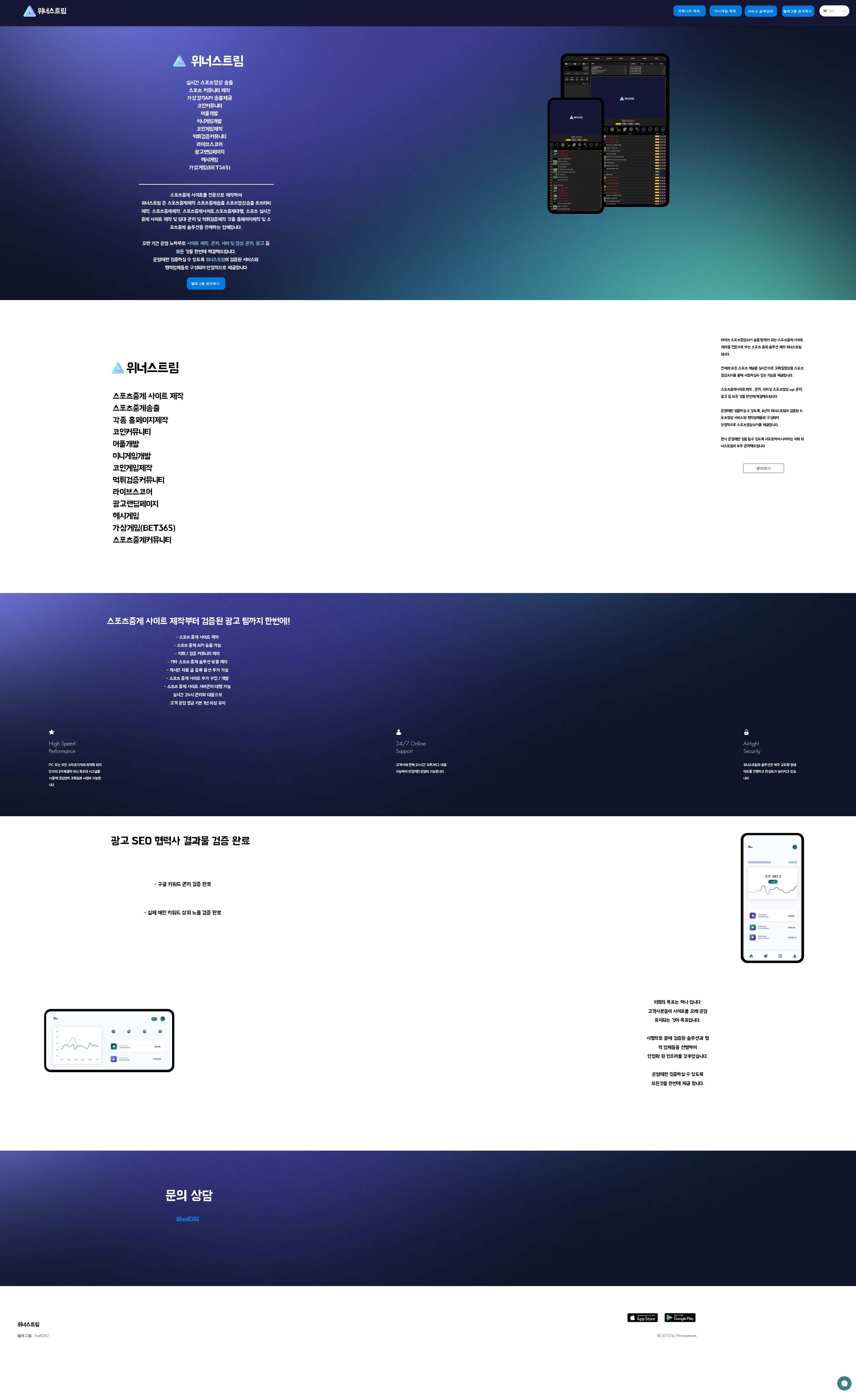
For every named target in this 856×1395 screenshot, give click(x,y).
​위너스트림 (52, 11)
